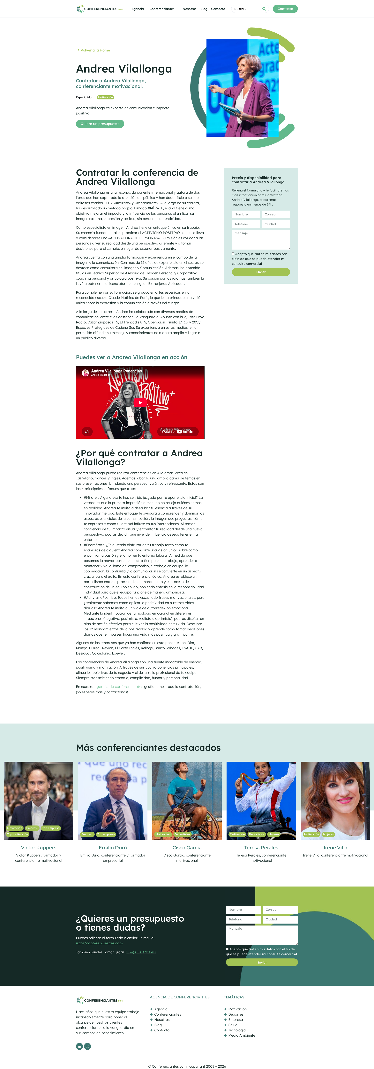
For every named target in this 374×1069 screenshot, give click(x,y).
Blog (203, 9)
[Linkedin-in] (79, 1046)
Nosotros (190, 9)
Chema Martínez (335, 847)
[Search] (264, 9)
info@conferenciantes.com (99, 943)
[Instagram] (87, 1046)
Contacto (218, 9)
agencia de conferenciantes (118, 687)
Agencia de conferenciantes (180, 997)
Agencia (137, 9)
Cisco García (38, 847)
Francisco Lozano (261, 847)
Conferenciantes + (163, 9)
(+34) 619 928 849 (141, 952)
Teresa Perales (113, 847)
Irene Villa (187, 847)
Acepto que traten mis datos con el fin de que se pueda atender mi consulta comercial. (259, 259)
